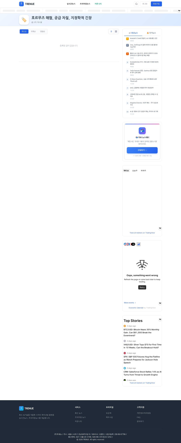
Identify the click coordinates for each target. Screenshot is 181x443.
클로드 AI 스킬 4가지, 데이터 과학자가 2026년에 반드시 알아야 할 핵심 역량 (143, 54)
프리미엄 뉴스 (80, 417)
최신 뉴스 (78, 413)
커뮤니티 (98, 4)
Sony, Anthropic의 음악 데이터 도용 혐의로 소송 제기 (143, 46)
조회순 (33, 31)
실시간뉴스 (71, 4)
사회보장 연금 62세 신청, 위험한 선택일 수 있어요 (144, 95)
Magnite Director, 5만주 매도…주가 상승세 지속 (144, 104)
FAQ (138, 417)
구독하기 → (142, 150)
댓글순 (42, 31)
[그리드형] (116, 31)
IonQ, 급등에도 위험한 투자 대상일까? (142, 88)
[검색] (136, 3)
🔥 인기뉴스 (151, 33)
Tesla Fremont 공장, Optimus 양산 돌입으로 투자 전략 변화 (143, 72)
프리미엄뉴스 (85, 4)
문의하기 (140, 421)
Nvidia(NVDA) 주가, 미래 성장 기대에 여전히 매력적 (144, 63)
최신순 (24, 31)
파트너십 (109, 417)
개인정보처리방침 (144, 413)
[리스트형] (111, 31)
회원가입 (156, 4)
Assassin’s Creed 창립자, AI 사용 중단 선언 (143, 38)
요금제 (108, 413)
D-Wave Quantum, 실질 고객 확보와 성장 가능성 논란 (143, 80)
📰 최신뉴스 (133, 33)
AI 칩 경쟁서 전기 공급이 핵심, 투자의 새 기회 (144, 111)
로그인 (144, 4)
